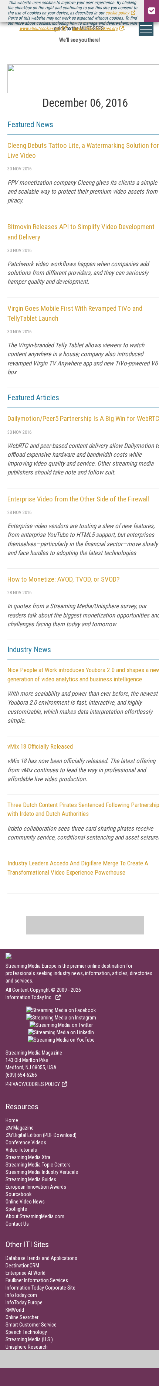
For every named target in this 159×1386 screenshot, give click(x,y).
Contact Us (17, 1224)
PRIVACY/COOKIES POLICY (33, 1084)
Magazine (20, 1128)
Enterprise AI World (25, 1273)
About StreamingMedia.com (35, 1216)
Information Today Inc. (30, 997)
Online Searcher (22, 1317)
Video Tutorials (21, 1150)
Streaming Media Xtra (28, 1157)
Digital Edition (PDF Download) (41, 1135)
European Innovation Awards (36, 1187)
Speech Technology (26, 1332)
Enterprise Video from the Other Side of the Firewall (78, 499)
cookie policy (117, 13)
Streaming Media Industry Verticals (42, 1172)
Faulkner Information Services (37, 1280)
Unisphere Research (27, 1347)
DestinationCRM (22, 1265)
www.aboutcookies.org (40, 28)
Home (12, 1120)
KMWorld (15, 1310)
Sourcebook (18, 1194)
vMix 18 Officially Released (40, 746)
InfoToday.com (21, 1295)
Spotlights (16, 1209)
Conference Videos (26, 1142)
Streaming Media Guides (31, 1179)
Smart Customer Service (31, 1325)
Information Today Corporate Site (40, 1288)
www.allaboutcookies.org (95, 28)
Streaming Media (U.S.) (29, 1339)
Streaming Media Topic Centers (38, 1165)
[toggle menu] (146, 29)
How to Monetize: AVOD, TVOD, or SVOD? (63, 579)
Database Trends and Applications (41, 1258)
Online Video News (25, 1202)
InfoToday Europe (24, 1302)
